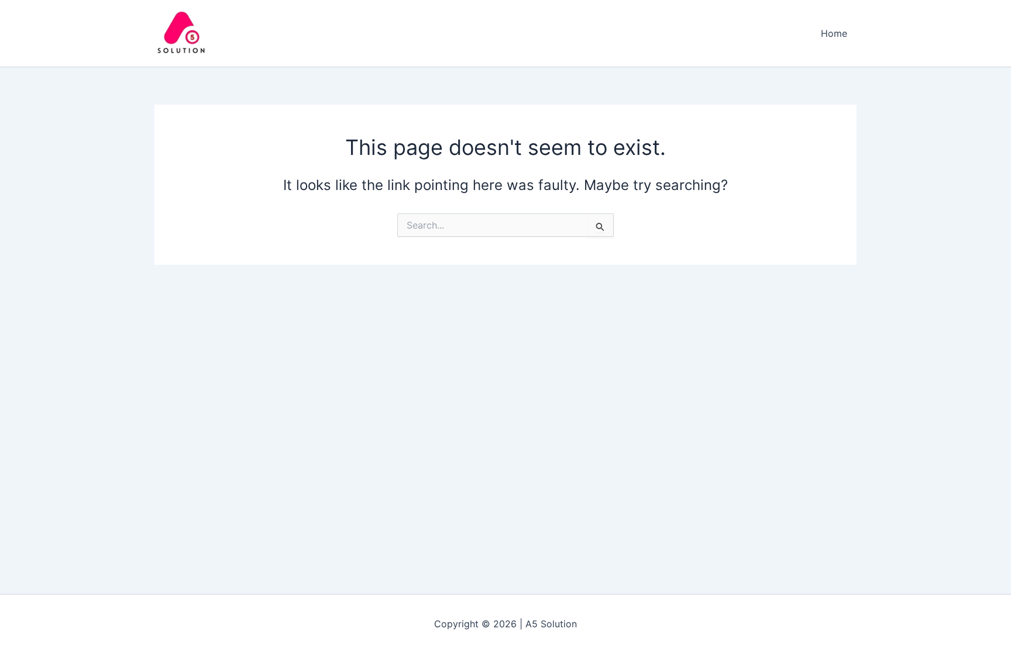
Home (834, 33)
